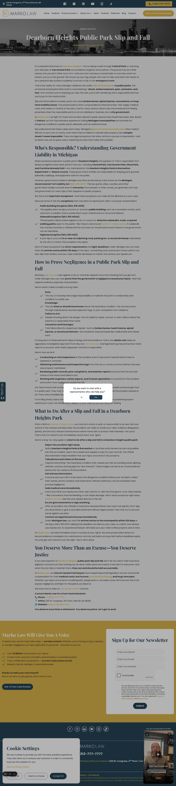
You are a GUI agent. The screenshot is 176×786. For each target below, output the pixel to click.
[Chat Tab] (88, 393)
